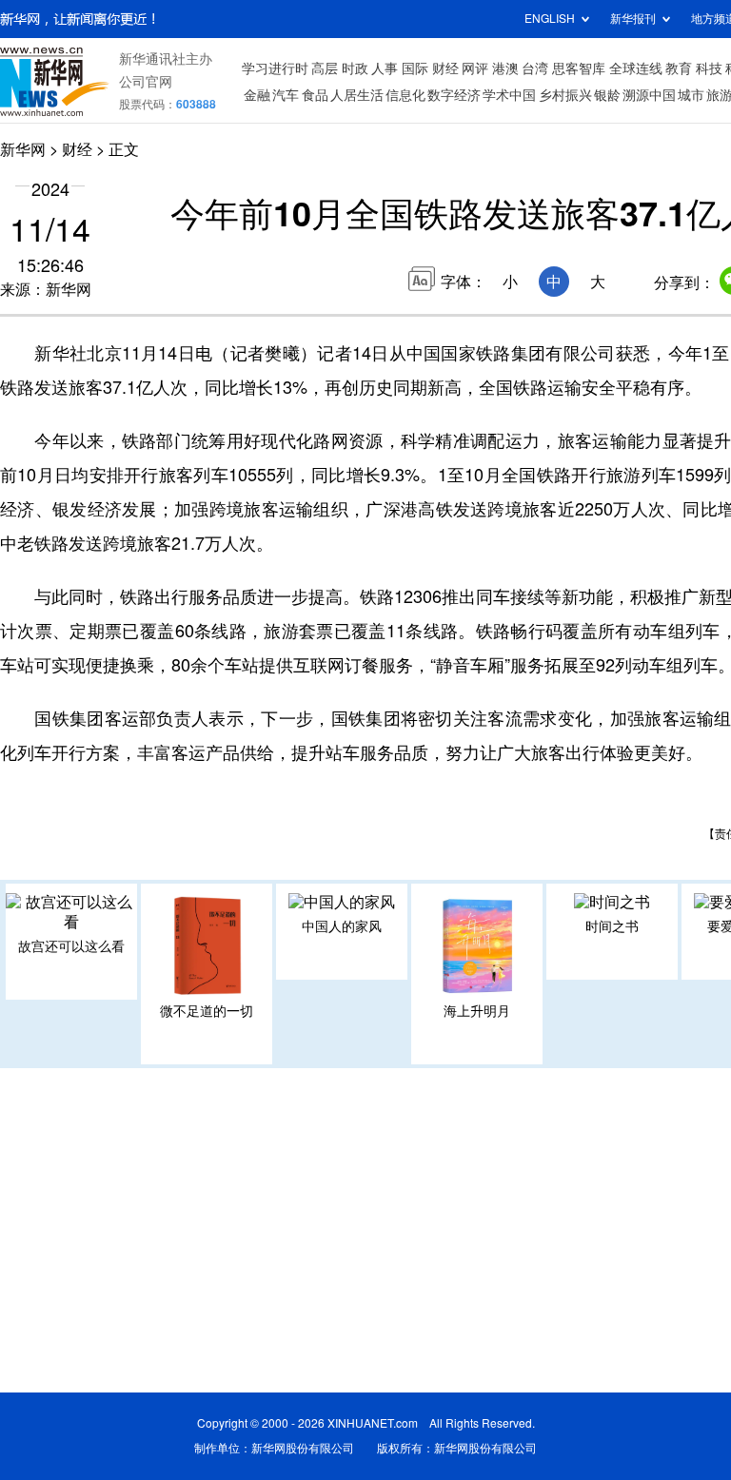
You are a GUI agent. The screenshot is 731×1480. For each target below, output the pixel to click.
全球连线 (635, 68)
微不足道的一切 (206, 1011)
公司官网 (145, 81)
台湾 (535, 68)
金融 (257, 95)
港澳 (505, 68)
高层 (324, 68)
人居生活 (357, 95)
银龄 (607, 95)
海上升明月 (477, 1011)
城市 (691, 95)
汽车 (285, 95)
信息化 (405, 95)
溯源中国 (649, 95)
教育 (678, 68)
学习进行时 (275, 68)
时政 (355, 68)
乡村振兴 (565, 95)
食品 (315, 95)
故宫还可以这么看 (71, 946)
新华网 (23, 149)
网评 (475, 68)
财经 (445, 68)
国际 (415, 68)
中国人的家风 (342, 926)
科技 (709, 68)
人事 (384, 68)
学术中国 (509, 95)
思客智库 (578, 68)
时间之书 (612, 926)
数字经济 (454, 95)
